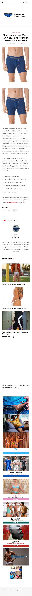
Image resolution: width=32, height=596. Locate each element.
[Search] (23, 2)
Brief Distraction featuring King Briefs (13, 284)
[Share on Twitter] (11, 220)
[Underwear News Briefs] (16, 15)
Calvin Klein (16, 32)
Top (16, 592)
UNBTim (16, 237)
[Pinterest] (14, 220)
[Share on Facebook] (9, 220)
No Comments (21, 43)
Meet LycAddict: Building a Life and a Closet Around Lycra (15, 333)
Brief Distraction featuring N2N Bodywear (14, 308)
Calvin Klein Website (12, 202)
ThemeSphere (25, 590)
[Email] (17, 220)
